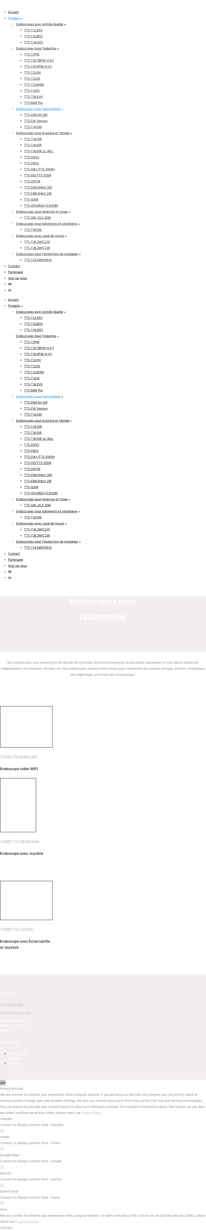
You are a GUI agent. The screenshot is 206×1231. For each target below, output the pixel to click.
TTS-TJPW (31, 54)
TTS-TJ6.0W (33, 230)
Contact (14, 266)
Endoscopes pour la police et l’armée (43, 133)
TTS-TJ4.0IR (33, 139)
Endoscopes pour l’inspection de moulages (47, 254)
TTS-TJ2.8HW (34, 85)
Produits (14, 18)
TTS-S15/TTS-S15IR (37, 175)
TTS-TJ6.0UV (33, 97)
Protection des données (18, 1056)
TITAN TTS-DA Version (19, 841)
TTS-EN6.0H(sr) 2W (38, 194)
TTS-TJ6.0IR (32, 145)
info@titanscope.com (15, 1013)
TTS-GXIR (31, 200)
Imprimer (14, 1063)
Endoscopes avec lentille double (39, 24)
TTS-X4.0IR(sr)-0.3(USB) (41, 206)
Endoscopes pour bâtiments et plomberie (46, 224)
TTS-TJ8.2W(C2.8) (37, 248)
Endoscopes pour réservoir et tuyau (41, 212)
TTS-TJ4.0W (33, 127)
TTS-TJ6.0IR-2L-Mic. (39, 151)
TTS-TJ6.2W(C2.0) (37, 242)
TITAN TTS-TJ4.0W (16, 929)
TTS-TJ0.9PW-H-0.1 (38, 67)
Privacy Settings (26, 1222)
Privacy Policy (91, 1113)
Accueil (13, 12)
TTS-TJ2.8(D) (33, 36)
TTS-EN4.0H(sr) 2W (38, 187)
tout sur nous (17, 278)
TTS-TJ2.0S (32, 79)
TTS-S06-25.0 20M (37, 218)
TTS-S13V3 (31, 163)
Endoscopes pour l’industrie (36, 48)
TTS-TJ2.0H (32, 73)
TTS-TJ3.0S (32, 91)
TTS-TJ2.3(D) (33, 30)
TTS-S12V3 (31, 157)
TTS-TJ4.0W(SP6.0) (38, 260)
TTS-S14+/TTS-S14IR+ (39, 169)
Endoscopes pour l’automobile (38, 109)
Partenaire (15, 272)
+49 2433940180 (11, 1004)
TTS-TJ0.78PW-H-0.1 (39, 60)
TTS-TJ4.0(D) (33, 42)
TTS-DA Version (35, 121)
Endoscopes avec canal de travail (40, 236)
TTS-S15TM (32, 181)
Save (3, 1209)
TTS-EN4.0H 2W (35, 115)
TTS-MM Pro (33, 103)
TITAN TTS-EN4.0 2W (18, 757)
